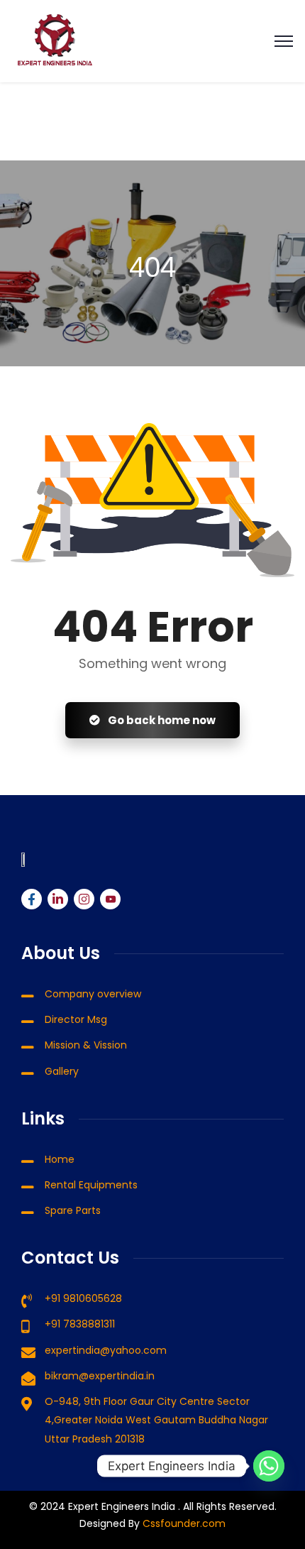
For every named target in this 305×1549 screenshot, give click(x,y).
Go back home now (161, 720)
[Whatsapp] (268, 1466)
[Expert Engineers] (55, 41)
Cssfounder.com (183, 1523)
